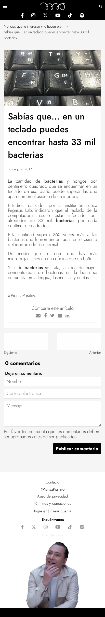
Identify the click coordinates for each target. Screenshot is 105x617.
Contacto (52, 482)
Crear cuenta (60, 511)
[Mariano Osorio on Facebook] (22, 16)
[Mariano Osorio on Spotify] (82, 16)
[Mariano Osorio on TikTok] (70, 16)
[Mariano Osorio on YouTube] (57, 16)
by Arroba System (52, 535)
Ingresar (40, 511)
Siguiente (10, 352)
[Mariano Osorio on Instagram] (33, 16)
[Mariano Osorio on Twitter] (45, 16)
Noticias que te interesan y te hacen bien (33, 26)
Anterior (95, 352)
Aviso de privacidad (52, 496)
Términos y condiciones (52, 503)
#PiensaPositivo (52, 489)
